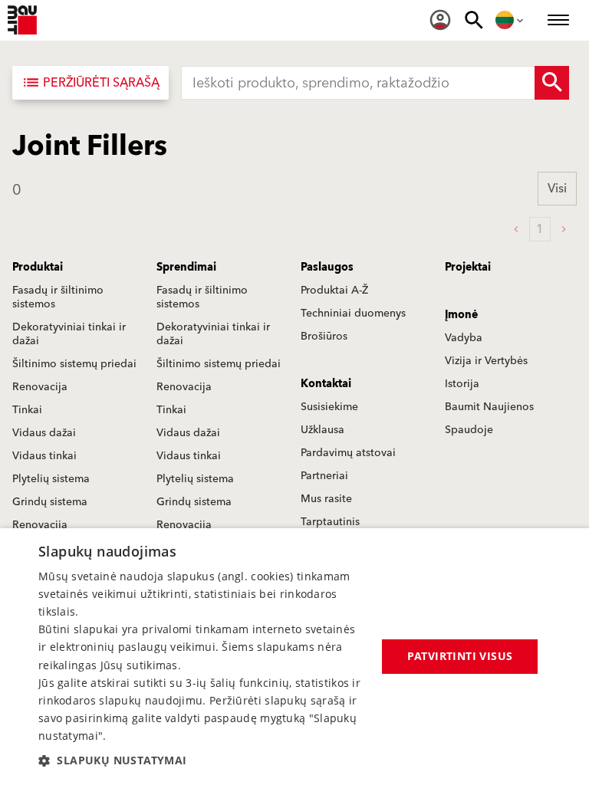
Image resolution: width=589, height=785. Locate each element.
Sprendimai (186, 267)
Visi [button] (557, 188)
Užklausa (322, 430)
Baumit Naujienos (489, 407)
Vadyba (463, 338)
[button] (202, 760)
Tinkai (27, 410)
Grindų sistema (49, 502)
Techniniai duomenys (353, 313)
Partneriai (324, 476)
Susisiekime (329, 407)
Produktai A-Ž (334, 290)
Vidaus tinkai (44, 456)
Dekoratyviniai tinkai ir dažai (69, 334)
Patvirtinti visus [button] (460, 656)
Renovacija (39, 387)
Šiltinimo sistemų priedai (74, 364)
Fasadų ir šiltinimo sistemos (58, 297)
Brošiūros (324, 336)
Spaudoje (469, 430)
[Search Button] (552, 83)
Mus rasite (326, 499)
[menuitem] (440, 20)
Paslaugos (327, 267)
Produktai (37, 267)
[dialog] (294, 656)
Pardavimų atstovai (348, 453)
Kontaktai (326, 384)
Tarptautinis (330, 522)
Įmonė (461, 315)
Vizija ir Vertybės (486, 361)
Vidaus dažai (44, 433)
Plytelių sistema (51, 479)
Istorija (462, 384)
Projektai (468, 267)
